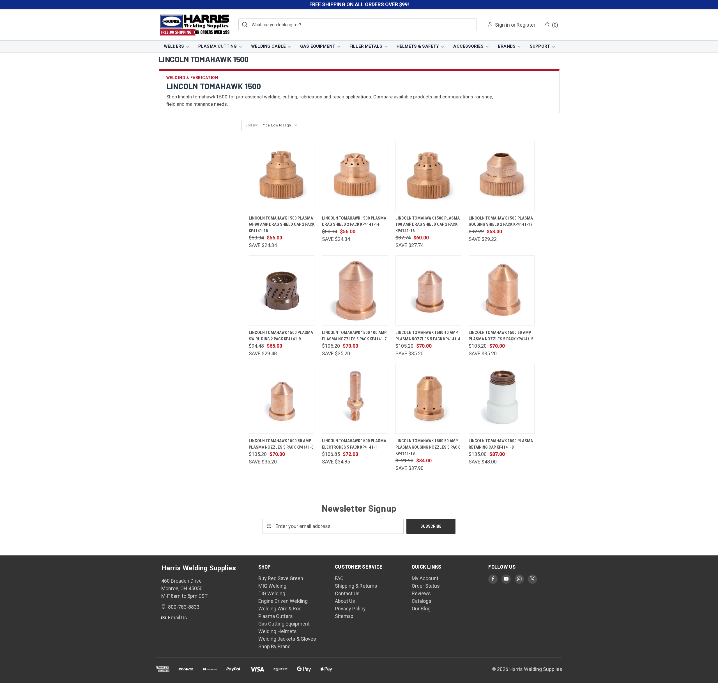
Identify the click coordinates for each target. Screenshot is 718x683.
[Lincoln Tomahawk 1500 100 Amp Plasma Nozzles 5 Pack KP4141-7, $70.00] (354, 290)
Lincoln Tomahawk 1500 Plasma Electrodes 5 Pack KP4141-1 (354, 444)
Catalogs (421, 601)
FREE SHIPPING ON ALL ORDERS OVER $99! (359, 4)
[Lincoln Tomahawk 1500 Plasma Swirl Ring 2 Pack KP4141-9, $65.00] (281, 290)
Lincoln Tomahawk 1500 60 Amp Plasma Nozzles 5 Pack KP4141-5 (501, 336)
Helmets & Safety (418, 46)
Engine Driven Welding (283, 601)
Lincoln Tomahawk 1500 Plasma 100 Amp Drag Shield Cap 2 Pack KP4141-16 (427, 224)
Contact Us (347, 593)
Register (526, 25)
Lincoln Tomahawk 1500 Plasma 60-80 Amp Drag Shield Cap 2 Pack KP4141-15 (281, 224)
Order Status (426, 586)
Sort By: (251, 125)
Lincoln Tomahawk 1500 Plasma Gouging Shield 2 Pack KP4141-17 (501, 221)
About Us (345, 601)
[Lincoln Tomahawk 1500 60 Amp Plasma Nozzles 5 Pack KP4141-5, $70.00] (501, 290)
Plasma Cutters (275, 616)
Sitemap (344, 616)
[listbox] (281, 125)
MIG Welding (272, 586)
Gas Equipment (317, 46)
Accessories (468, 46)
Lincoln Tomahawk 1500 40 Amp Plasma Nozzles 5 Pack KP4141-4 (427, 336)
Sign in (502, 25)
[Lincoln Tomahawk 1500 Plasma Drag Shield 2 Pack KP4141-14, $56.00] (354, 176)
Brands (507, 46)
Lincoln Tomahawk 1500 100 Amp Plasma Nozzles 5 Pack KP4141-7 (354, 336)
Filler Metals (365, 46)
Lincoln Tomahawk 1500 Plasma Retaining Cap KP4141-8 (501, 444)
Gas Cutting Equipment (284, 624)
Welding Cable (268, 46)
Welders (174, 46)
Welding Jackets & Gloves (287, 639)
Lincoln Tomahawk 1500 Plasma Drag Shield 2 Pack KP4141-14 (354, 221)
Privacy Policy (350, 609)
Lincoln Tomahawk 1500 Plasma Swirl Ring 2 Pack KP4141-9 (281, 336)
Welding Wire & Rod (280, 609)
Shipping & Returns (356, 586)
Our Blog (421, 609)
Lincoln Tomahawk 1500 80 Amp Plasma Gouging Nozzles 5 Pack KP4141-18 (427, 447)
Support (540, 46)
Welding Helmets (277, 631)
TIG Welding (271, 593)
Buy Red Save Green (280, 578)
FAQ (339, 578)
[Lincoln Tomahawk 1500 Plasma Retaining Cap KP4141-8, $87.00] (501, 399)
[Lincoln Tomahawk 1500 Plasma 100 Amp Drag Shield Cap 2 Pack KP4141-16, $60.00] (428, 176)
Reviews (421, 593)
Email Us (177, 617)
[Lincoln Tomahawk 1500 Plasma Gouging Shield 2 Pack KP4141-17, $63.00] (501, 176)
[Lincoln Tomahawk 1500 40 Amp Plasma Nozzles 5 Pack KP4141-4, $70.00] (428, 290)
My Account (425, 578)
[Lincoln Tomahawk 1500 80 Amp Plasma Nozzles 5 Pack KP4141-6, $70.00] (281, 399)
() (554, 25)
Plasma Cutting (217, 46)
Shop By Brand (274, 646)
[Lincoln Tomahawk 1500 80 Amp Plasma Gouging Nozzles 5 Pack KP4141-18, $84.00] (428, 399)
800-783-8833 (183, 607)
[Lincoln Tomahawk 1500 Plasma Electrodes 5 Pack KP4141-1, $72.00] (354, 399)
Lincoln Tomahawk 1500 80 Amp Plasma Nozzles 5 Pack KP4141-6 (281, 444)
